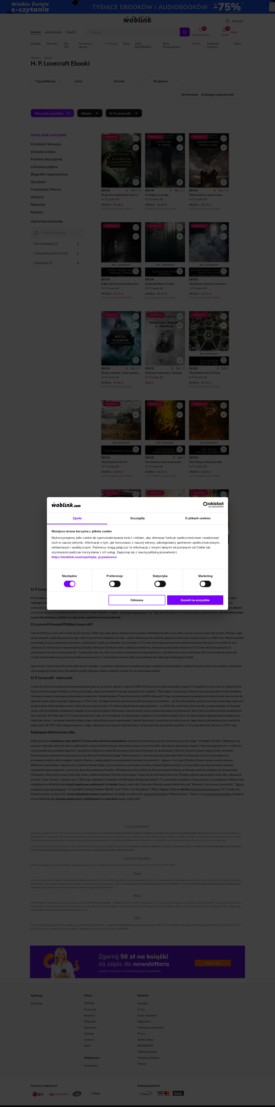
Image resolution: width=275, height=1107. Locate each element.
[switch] (115, 584)
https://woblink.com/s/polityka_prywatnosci (84, 557)
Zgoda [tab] (77, 518)
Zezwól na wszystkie (195, 600)
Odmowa (136, 600)
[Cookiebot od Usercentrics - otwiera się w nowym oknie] (206, 505)
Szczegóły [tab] (137, 518)
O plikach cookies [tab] (198, 518)
